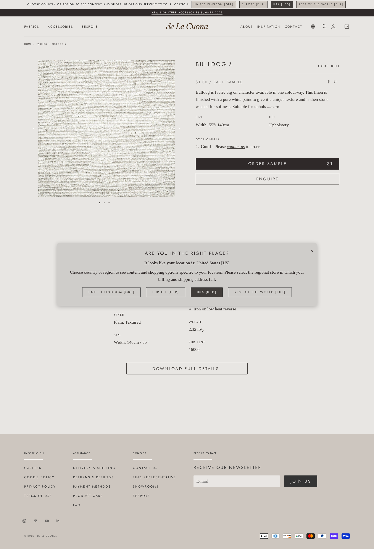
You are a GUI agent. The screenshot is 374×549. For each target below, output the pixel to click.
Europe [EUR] (253, 4)
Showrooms (146, 486)
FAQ (77, 505)
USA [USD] (282, 4)
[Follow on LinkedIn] (58, 521)
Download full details (185, 369)
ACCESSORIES (60, 26)
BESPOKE (90, 26)
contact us (236, 146)
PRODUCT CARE (88, 496)
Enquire (267, 179)
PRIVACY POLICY (40, 486)
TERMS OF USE (38, 496)
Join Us (300, 481)
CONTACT (293, 26)
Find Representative (154, 477)
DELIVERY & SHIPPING (94, 468)
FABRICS (31, 26)
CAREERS (33, 468)
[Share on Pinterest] (335, 81)
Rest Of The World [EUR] (321, 4)
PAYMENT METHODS (92, 486)
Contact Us (145, 468)
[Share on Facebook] (328, 81)
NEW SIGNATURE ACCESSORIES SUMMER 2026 (187, 12)
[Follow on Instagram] (24, 521)
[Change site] (313, 26)
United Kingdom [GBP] (214, 4)
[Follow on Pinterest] (35, 521)
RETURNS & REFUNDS (93, 477)
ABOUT (246, 26)
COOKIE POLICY (39, 477)
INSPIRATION (268, 26)
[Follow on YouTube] (47, 521)
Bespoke (141, 496)
